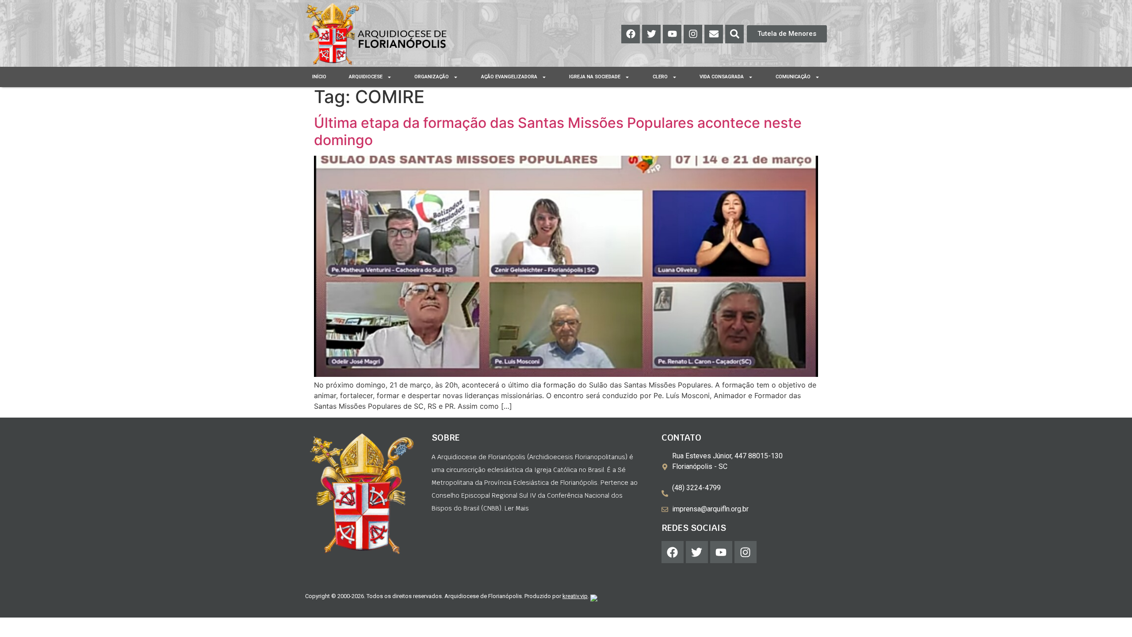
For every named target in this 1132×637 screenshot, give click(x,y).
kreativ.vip (575, 596)
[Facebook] (630, 34)
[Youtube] (672, 34)
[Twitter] (651, 34)
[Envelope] (713, 34)
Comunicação (793, 77)
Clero (660, 77)
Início (319, 77)
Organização (431, 77)
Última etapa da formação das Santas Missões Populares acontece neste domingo (558, 131)
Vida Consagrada (722, 77)
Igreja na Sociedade (594, 77)
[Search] (734, 34)
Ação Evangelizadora (509, 77)
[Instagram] (693, 34)
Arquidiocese (365, 77)
